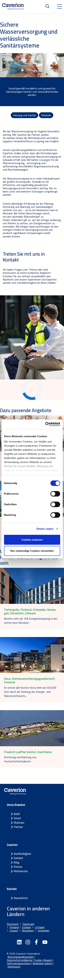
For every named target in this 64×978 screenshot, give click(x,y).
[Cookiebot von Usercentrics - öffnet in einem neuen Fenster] (45, 424)
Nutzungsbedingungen (20, 956)
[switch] (55, 494)
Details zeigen (45, 528)
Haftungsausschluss (19, 963)
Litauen (13, 930)
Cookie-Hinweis (43, 960)
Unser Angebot (16, 804)
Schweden (43, 930)
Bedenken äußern (42, 963)
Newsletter (21, 898)
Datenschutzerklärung (19, 960)
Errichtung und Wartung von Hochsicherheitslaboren (20, 759)
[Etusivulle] (13, 6)
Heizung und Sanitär (24, 115)
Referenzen (21, 871)
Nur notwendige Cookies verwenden (32, 550)
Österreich (13, 924)
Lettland (39, 927)
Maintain (19, 822)
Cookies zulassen (32, 539)
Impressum (14, 966)
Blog (16, 862)
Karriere (18, 858)
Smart (17, 818)
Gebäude (46, 115)
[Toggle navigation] (59, 6)
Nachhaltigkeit (22, 853)
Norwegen (28, 930)
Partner (18, 827)
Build (17, 814)
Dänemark (28, 924)
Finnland (14, 927)
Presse (18, 866)
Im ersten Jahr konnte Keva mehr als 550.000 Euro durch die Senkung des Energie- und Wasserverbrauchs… (30, 691)
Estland (26, 927)
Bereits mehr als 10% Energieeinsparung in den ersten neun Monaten (30, 620)
